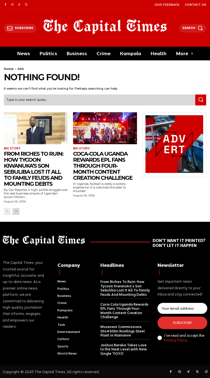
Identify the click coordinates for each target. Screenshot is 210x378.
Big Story (12, 148)
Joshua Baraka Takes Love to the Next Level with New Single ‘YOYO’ (123, 349)
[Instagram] (12, 5)
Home (9, 69)
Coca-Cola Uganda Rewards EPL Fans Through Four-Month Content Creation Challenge (102, 165)
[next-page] (16, 211)
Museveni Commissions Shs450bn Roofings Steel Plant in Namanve (122, 330)
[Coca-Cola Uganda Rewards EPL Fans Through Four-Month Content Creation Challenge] (105, 128)
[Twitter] (26, 5)
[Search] (200, 99)
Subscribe (182, 322)
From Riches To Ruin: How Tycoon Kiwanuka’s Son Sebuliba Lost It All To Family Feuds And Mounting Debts (33, 168)
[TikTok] (19, 5)
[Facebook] (5, 5)
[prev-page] (7, 211)
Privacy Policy (175, 340)
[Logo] (105, 26)
